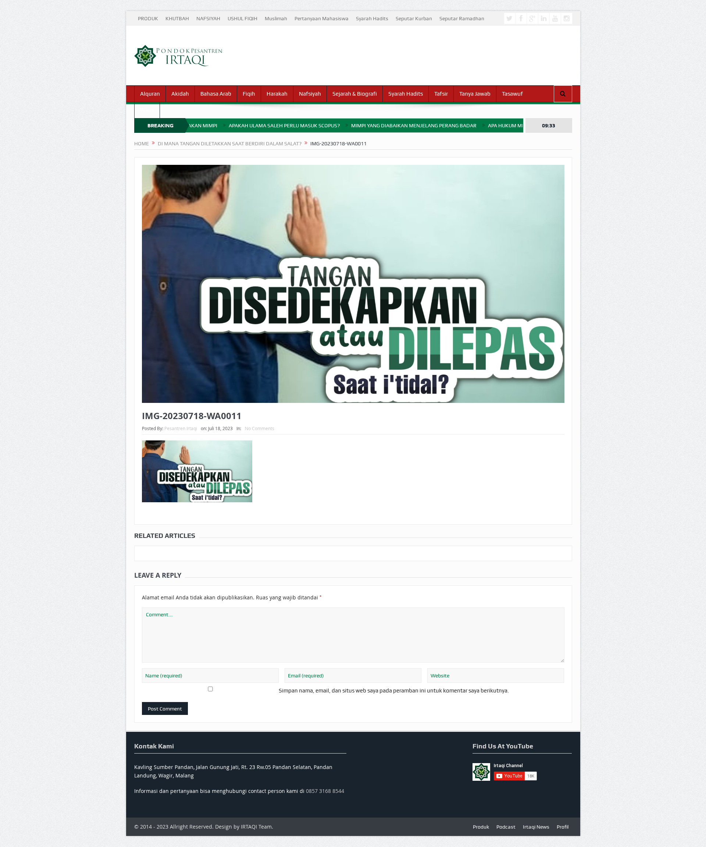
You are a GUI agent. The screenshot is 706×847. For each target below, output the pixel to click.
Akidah (180, 94)
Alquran (150, 94)
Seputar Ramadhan (461, 18)
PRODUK (148, 18)
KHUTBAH (177, 18)
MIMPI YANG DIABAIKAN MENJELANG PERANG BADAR (378, 125)
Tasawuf (512, 94)
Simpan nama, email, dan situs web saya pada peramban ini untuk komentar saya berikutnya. (394, 690)
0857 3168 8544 (325, 790)
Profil (562, 827)
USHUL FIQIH (242, 18)
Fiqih (249, 94)
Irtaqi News (536, 827)
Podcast (506, 827)
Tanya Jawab (475, 94)
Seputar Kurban (414, 18)
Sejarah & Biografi (354, 94)
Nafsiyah (310, 94)
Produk (481, 827)
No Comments (259, 428)
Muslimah (276, 18)
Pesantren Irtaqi (180, 428)
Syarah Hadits (372, 18)
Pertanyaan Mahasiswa (322, 18)
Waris (147, 110)
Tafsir (441, 94)
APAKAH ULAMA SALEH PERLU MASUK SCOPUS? (248, 125)
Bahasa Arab (215, 94)
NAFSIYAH (208, 18)
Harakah (277, 94)
